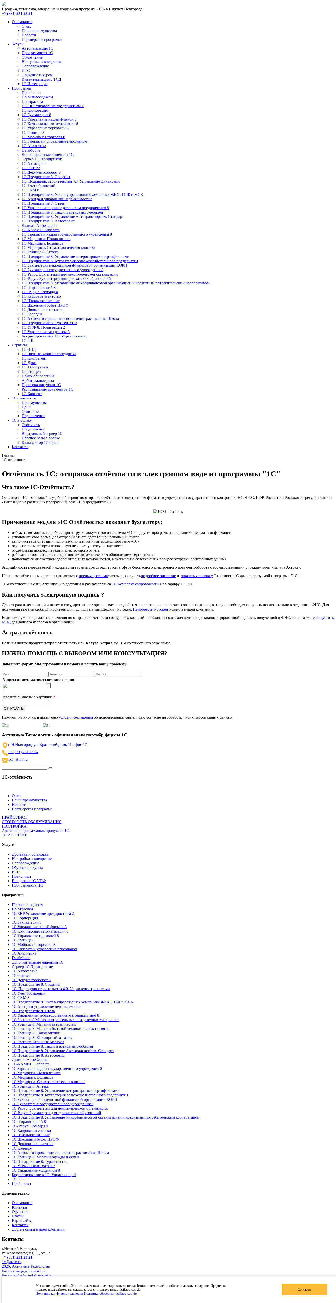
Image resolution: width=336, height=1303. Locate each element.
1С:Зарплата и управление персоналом (54, 141)
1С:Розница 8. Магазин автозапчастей (44, 1024)
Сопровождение (35, 66)
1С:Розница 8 (33, 132)
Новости (29, 35)
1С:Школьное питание (41, 301)
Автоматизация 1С (37, 48)
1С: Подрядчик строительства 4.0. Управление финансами (71, 181)
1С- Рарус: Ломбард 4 (40, 292)
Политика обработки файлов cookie (110, 1293)
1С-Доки (29, 363)
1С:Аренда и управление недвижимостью (57, 199)
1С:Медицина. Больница (42, 243)
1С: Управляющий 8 (39, 287)
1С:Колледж (32, 314)
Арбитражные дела (38, 380)
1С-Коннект (32, 394)
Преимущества (34, 402)
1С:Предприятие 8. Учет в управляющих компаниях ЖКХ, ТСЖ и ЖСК (82, 194)
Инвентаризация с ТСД (41, 79)
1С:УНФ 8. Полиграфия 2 (43, 327)
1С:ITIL (28, 340)
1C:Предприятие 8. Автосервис (48, 221)
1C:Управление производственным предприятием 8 (65, 208)
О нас (26, 26)
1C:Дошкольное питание (42, 309)
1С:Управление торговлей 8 (45, 128)
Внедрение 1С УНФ (29, 881)
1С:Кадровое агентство (41, 296)
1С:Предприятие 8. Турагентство (49, 323)
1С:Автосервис (34, 163)
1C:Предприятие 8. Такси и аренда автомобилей (62, 212)
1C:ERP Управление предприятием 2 (53, 106)
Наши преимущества (39, 31)
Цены (26, 407)
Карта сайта (22, 1220)
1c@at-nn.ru (18, 759)
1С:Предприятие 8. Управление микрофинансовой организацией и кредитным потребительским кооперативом (115, 283)
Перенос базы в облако (41, 438)
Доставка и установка (30, 854)
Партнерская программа (42, 39)
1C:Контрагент (34, 358)
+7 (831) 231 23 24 (23, 752)
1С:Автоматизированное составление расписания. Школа (70, 318)
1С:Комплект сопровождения (136, 584)
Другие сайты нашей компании (38, 1229)
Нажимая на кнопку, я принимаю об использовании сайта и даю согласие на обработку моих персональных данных (117, 717)
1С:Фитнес (31, 168)
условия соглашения (76, 717)
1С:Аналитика (34, 146)
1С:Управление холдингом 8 (46, 332)
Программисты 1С (37, 53)
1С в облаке (22, 420)
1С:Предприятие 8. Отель (43, 203)
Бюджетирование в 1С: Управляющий (54, 336)
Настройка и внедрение (41, 62)
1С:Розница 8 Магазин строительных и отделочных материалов (65, 1020)
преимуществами (93, 576)
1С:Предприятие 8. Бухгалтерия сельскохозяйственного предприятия (80, 261)
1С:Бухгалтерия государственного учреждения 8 (62, 270)
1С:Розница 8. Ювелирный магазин (42, 1037)
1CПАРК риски (35, 367)
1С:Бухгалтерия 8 (36, 115)
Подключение (33, 416)
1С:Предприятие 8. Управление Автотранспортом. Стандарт (73, 217)
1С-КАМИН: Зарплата (41, 230)
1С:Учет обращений (38, 186)
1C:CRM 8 (30, 190)
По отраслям (32, 101)
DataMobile (31, 150)
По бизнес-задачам (37, 97)
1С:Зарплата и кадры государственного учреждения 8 (67, 234)
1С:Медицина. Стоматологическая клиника (58, 247)
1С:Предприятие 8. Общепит (46, 177)
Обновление (32, 57)
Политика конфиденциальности (59, 1293)
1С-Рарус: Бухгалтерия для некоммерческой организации (70, 274)
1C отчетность (24, 398)
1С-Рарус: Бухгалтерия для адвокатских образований (66, 278)
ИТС (26, 70)
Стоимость (31, 425)
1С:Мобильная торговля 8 (43, 137)
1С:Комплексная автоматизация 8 (50, 124)
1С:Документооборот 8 (41, 172)
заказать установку (197, 576)
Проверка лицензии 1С (41, 385)
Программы (22, 88)
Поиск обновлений (38, 376)
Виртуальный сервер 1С (42, 433)
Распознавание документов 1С (47, 389)
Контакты (20, 447)
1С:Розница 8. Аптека (40, 252)
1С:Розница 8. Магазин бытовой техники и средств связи (60, 1029)
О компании (22, 22)
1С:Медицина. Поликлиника (46, 239)
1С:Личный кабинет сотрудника (49, 354)
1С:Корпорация (35, 110)
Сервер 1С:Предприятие (42, 159)
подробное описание (158, 576)
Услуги (18, 44)
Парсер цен (31, 371)
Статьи (18, 1216)
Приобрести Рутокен (150, 609)
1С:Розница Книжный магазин (38, 1042)
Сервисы (19, 345)
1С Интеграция (34, 84)
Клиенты (19, 1207)
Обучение (20, 1212)
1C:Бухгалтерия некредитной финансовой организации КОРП (74, 265)
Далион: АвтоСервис (39, 225)
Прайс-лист (31, 93)
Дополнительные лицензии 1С (48, 155)
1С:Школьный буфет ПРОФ (45, 305)
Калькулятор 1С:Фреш (40, 442)
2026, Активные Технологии (26, 1266)
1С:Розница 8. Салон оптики (36, 1033)
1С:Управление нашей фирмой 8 (49, 119)
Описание (30, 411)
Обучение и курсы (37, 75)
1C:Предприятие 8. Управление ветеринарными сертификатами (75, 256)
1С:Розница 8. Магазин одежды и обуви (45, 1157)
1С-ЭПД (29, 349)
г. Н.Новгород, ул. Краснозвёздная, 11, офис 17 (47, 744)
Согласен (304, 1289)
